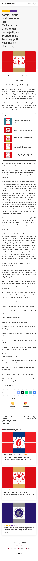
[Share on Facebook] (18, 392)
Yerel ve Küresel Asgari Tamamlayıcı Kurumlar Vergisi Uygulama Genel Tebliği (18, 458)
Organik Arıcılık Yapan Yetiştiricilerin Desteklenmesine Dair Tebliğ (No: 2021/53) (19, 493)
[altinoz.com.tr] (10, 4)
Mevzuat (14, 10)
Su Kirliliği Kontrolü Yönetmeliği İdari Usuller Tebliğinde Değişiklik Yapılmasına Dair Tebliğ (24, 138)
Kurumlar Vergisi (9, 454)
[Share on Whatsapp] (26, 392)
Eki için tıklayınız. (7, 385)
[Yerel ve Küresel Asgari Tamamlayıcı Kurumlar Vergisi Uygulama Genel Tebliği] (19, 442)
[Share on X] (22, 392)
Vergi (25, 454)
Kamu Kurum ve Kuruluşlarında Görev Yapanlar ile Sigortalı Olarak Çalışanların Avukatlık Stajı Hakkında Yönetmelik (23, 129)
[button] (3, 4)
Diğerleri (6, 10)
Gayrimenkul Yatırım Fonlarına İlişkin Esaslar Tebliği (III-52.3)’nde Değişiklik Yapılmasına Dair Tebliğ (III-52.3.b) (19, 529)
